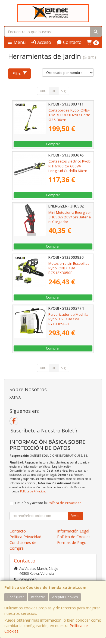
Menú (19, 42)
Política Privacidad (25, 536)
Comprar (53, 144)
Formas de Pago (71, 542)
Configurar (15, 597)
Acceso (43, 42)
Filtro (17, 73)
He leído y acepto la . (48, 503)
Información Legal (73, 531)
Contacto (72, 42)
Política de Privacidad (33, 491)
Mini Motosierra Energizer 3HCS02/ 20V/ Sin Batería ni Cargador (69, 217)
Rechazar (38, 597)
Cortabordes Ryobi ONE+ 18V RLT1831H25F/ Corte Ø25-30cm (69, 115)
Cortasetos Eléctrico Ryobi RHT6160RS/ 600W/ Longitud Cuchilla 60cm (69, 166)
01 (53, 91)
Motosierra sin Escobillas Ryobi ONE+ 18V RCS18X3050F (68, 268)
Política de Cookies (74, 536)
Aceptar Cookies (65, 597)
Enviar (75, 515)
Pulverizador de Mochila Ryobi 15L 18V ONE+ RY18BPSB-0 (68, 319)
